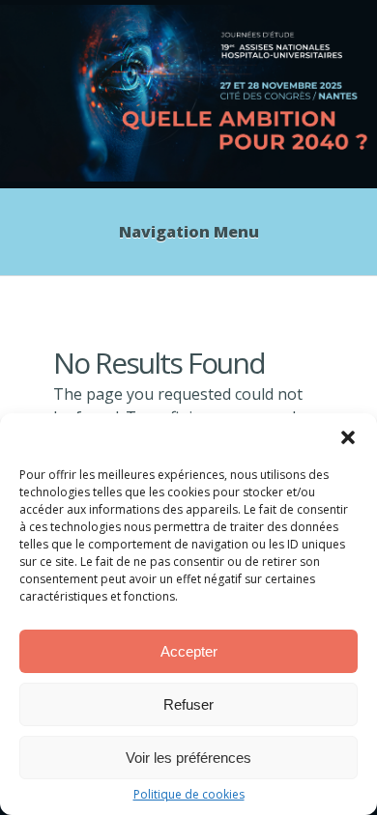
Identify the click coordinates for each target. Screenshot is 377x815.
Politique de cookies (189, 795)
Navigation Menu (189, 231)
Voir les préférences (188, 757)
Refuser (188, 704)
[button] (348, 437)
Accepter (189, 651)
